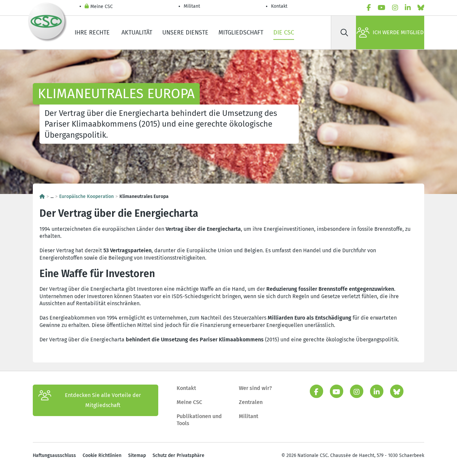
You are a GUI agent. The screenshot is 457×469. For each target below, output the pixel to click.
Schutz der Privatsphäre (178, 455)
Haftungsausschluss (54, 455)
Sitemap (137, 455)
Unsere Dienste (185, 32)
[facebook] (368, 7)
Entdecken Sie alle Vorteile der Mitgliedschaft (103, 400)
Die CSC (283, 32)
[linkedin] (407, 7)
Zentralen (251, 402)
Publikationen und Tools (199, 420)
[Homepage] (42, 196)
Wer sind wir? (255, 388)
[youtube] (381, 7)
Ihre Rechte (93, 32)
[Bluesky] (421, 7)
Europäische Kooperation (86, 196)
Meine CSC (101, 6)
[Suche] (344, 32)
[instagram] (395, 7)
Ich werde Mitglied (398, 32)
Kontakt (280, 6)
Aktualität (136, 32)
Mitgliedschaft (240, 32)
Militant (192, 6)
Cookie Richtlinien (102, 455)
